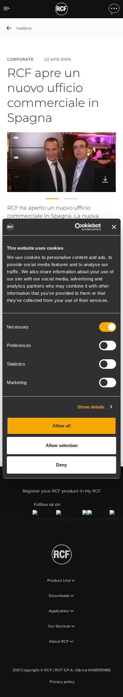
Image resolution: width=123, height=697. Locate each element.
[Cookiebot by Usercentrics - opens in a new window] (76, 227)
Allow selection (62, 445)
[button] (52, 199)
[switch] (107, 345)
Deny (61, 464)
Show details (90, 406)
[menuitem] (61, 682)
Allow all (61, 425)
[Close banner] (114, 227)
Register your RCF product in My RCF (61, 491)
